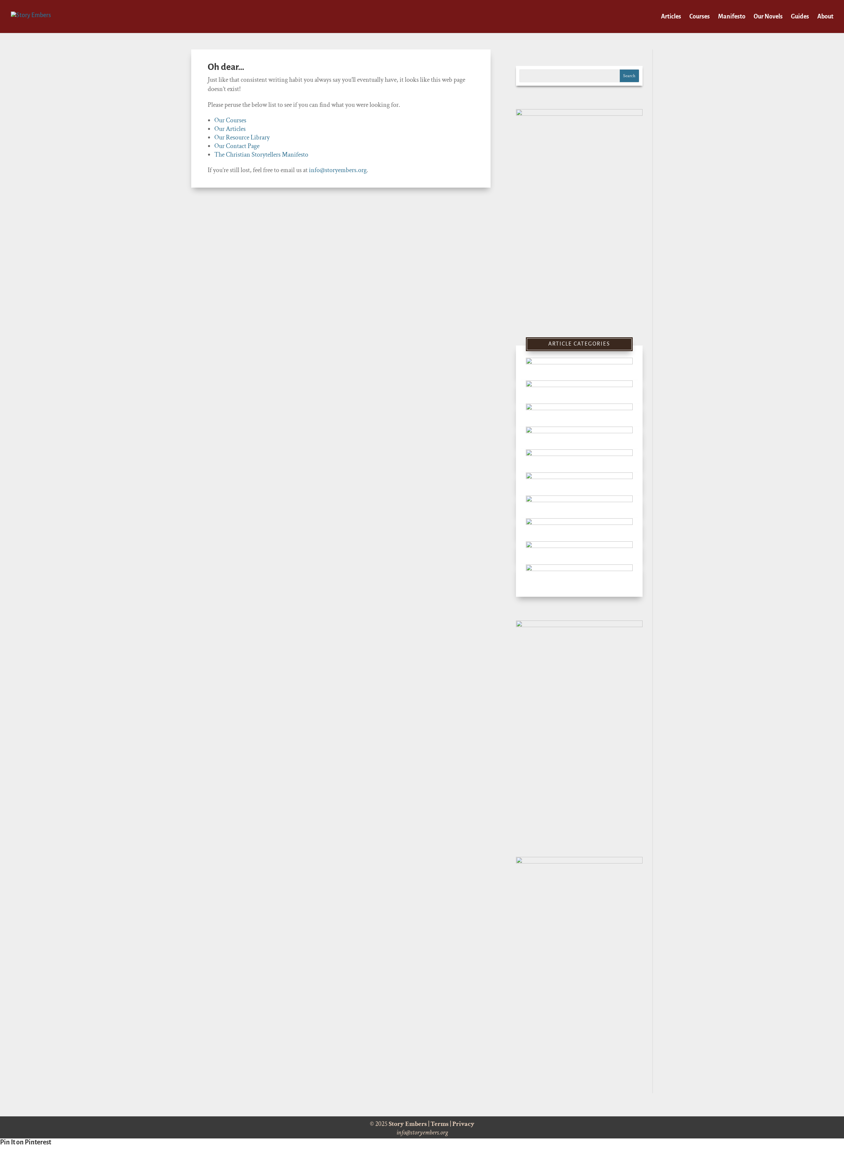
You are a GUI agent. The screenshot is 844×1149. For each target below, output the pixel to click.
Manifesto (731, 17)
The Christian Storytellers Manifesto (261, 154)
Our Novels (768, 17)
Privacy (463, 1124)
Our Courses (230, 120)
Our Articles (230, 129)
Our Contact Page (236, 146)
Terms (440, 1124)
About (825, 17)
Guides (800, 17)
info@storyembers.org (338, 170)
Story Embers (408, 1124)
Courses (699, 17)
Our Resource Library (242, 137)
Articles (671, 17)
